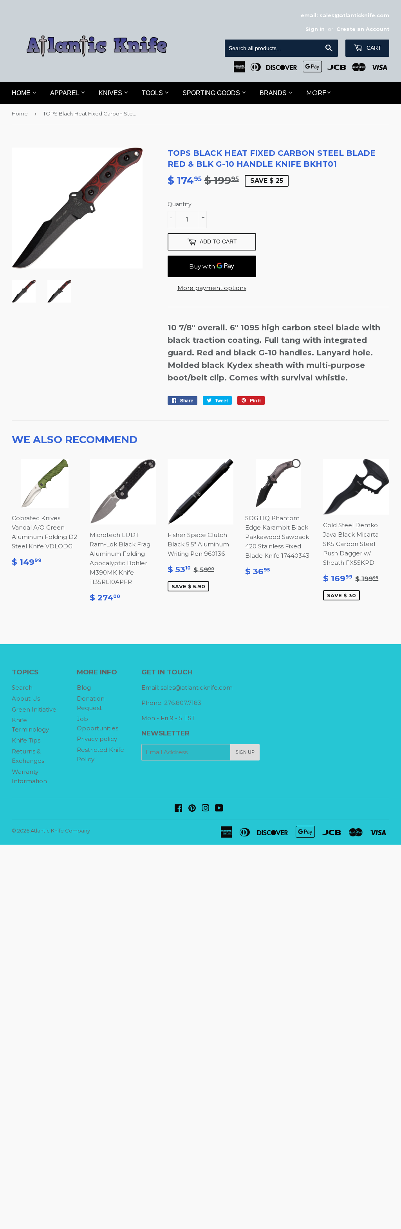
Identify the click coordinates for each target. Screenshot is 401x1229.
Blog (84, 687)
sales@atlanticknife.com (197, 687)
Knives (111, 93)
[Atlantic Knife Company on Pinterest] (192, 809)
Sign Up (245, 752)
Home (22, 93)
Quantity (179, 204)
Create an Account (362, 29)
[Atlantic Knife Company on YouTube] (219, 809)
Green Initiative (34, 709)
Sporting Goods (212, 93)
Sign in (315, 29)
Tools (153, 93)
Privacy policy (97, 738)
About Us (26, 698)
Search (22, 687)
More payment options (211, 288)
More (316, 93)
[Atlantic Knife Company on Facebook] (178, 809)
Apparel (65, 93)
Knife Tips (26, 740)
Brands (274, 93)
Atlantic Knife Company (60, 830)
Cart (373, 48)
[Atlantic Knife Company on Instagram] (206, 809)
